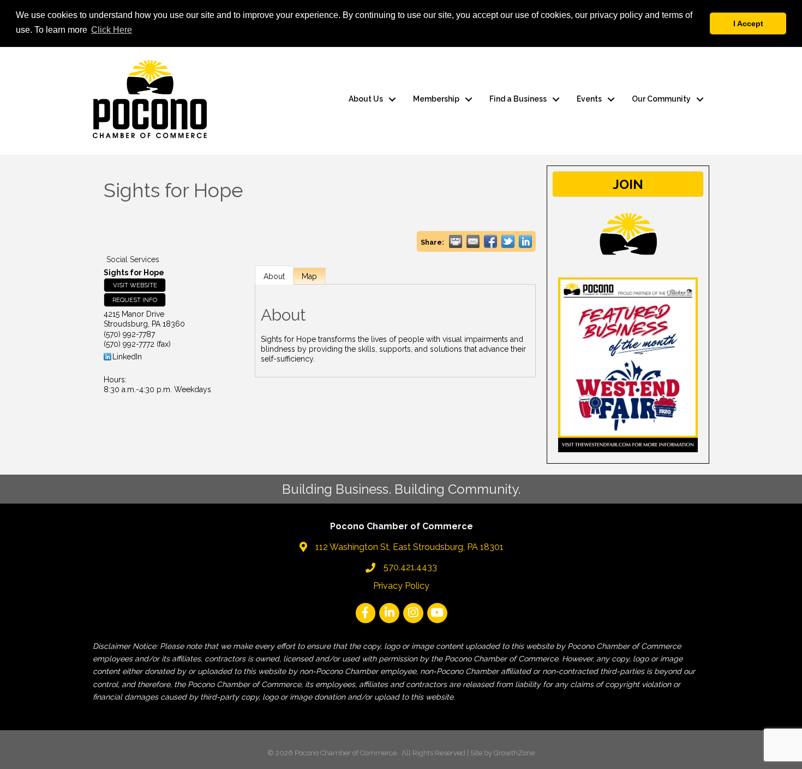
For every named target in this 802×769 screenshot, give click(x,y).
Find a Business (518, 98)
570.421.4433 (410, 567)
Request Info (134, 300)
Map (309, 276)
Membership (436, 98)
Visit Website (135, 285)
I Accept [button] (748, 23)
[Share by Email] (473, 241)
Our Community (661, 98)
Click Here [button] (111, 29)
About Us (366, 98)
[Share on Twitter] (507, 241)
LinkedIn (127, 356)
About (274, 276)
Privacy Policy (401, 586)
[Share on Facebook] (490, 241)
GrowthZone (514, 753)
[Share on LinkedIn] (525, 241)
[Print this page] (455, 241)
